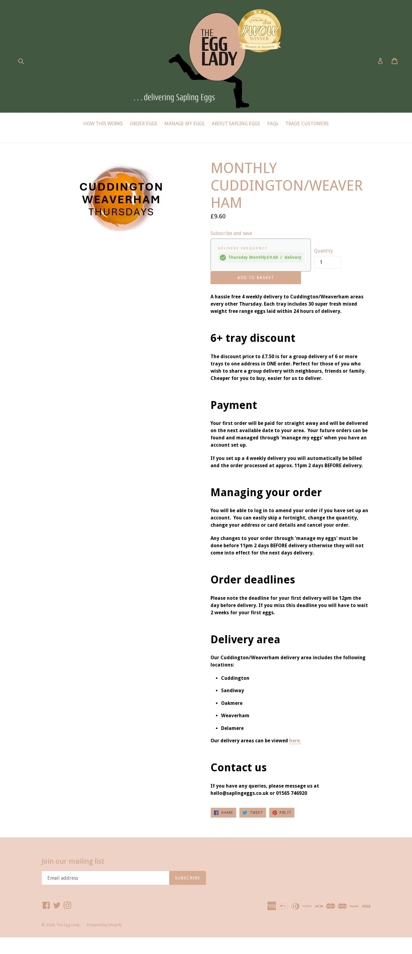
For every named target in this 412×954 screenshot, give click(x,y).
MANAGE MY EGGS (184, 124)
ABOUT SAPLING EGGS (236, 124)
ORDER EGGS (143, 124)
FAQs (272, 124)
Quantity (323, 251)
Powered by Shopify (104, 925)
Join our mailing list (73, 861)
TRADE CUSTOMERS (307, 124)
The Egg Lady (68, 925)
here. (295, 741)
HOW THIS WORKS (103, 124)
